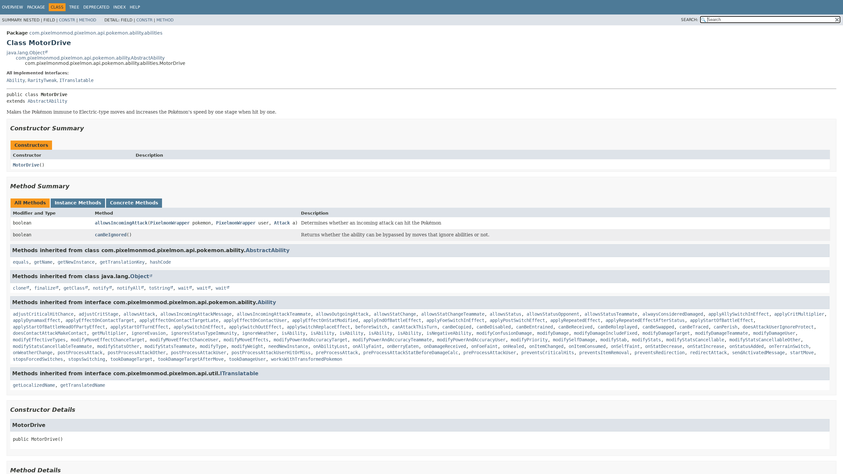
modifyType (213, 346)
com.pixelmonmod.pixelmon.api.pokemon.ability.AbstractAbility (90, 58)
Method (87, 20)
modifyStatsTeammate (170, 346)
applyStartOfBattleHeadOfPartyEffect (59, 326)
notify (101, 288)
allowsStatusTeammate (611, 314)
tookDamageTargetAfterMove (191, 359)
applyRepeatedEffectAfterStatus (645, 320)
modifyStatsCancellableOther (765, 339)
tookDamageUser (247, 359)
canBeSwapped (658, 326)
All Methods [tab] (30, 202)
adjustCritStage (98, 314)
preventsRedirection (660, 352)
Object (139, 276)
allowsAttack (139, 314)
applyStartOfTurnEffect (139, 326)
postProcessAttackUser (198, 352)
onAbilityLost (330, 346)
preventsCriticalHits (547, 352)
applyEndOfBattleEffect (392, 320)
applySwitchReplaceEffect (318, 326)
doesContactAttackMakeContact (50, 333)
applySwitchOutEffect (255, 326)
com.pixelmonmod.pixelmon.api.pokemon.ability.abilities (95, 33)
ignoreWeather (259, 333)
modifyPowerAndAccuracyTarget (310, 339)
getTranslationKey (122, 262)
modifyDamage (553, 333)
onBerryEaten (403, 346)
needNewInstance (288, 346)
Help (135, 7)
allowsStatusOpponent (553, 314)
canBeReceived (575, 326)
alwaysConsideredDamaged (672, 314)
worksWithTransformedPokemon (306, 359)
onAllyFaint (367, 346)
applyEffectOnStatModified (325, 320)
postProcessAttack (80, 352)
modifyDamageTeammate (721, 333)
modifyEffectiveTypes (39, 339)
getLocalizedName (34, 385)
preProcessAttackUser (489, 352)
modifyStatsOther (118, 346)
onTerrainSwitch (788, 346)
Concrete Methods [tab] (134, 202)
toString (159, 288)
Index (119, 7)
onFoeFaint (484, 346)
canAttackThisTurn (414, 326)
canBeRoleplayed (617, 326)
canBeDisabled (493, 326)
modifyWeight (247, 346)
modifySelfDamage (574, 339)
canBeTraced (693, 326)
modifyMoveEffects (246, 339)
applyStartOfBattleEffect (721, 320)
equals (21, 262)
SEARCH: (689, 19)
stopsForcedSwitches (38, 359)
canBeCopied (456, 326)
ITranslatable (76, 80)
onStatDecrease (663, 346)
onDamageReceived (445, 346)
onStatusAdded (746, 346)
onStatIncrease (705, 346)
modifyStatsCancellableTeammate (52, 346)
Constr (67, 20)
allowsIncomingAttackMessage (195, 314)
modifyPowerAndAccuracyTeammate (392, 339)
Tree (74, 7)
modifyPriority (529, 339)
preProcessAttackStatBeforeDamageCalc (410, 352)
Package (36, 7)
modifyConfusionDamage (504, 333)
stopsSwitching (86, 359)
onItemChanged (546, 346)
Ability (16, 80)
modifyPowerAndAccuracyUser (471, 339)
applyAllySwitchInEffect (738, 314)
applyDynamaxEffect (36, 320)
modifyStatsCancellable (695, 339)
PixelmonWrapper (170, 222)
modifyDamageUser (774, 333)
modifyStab (613, 339)
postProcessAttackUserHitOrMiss (271, 352)
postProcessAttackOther (137, 352)
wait (183, 288)
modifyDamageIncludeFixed (605, 333)
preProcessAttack (337, 352)
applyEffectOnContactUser (255, 320)
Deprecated (96, 7)
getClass (74, 288)
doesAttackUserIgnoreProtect (778, 326)
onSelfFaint (625, 346)
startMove (802, 352)
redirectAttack (708, 352)
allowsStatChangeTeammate (452, 314)
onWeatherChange (32, 352)
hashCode (160, 262)
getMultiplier (109, 333)
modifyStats (646, 339)
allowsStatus (505, 314)
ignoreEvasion (148, 333)
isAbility (293, 333)
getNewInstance (76, 262)
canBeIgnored (110, 234)
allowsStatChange (395, 314)
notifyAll (129, 288)
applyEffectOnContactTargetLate (178, 320)
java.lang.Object (25, 52)
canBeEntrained (534, 326)
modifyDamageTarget (666, 333)
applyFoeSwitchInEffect (455, 320)
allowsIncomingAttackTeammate (274, 314)
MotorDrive (26, 165)
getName (43, 262)
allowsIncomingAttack (121, 222)
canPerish (725, 326)
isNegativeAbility (448, 333)
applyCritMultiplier (799, 314)
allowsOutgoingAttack (342, 314)
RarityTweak (42, 80)
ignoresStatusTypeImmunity (204, 333)
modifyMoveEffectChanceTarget (108, 339)
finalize (44, 288)
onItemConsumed (587, 346)
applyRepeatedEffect (575, 320)
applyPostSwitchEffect (517, 320)
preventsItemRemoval (604, 352)
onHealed (513, 346)
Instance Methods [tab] (78, 202)
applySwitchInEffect (199, 326)
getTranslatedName (82, 385)
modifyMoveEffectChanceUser (184, 339)
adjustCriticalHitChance (43, 314)
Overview (12, 7)
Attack (282, 222)
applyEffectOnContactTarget (100, 320)
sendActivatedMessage (758, 352)
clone (19, 288)
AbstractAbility (47, 101)
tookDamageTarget (131, 359)
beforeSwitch (371, 326)
